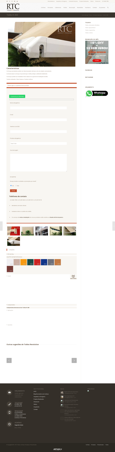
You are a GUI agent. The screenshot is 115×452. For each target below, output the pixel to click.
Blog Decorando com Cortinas (41, 394)
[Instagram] (14, 1)
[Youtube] (17, 1)
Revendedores (51, 1)
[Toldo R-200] (113, 226)
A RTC (35, 391)
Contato (36, 409)
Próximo (74, 360)
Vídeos (92, 1)
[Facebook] (9, 1)
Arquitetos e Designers (61, 1)
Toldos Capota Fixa (90, 30)
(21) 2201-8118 (18, 406)
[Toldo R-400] (1, 226)
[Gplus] (12, 1)
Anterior (9, 360)
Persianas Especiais (97, 15)
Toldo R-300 (12, 14)
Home (90, 15)
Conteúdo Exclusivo (73, 1)
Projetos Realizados (84, 1)
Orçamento (20, 391)
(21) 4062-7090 (105, 1)
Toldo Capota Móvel (90, 27)
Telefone (19, 403)
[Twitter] (7, 1)
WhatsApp (19, 411)
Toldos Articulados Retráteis (92, 25)
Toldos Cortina (89, 33)
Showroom (97, 1)
